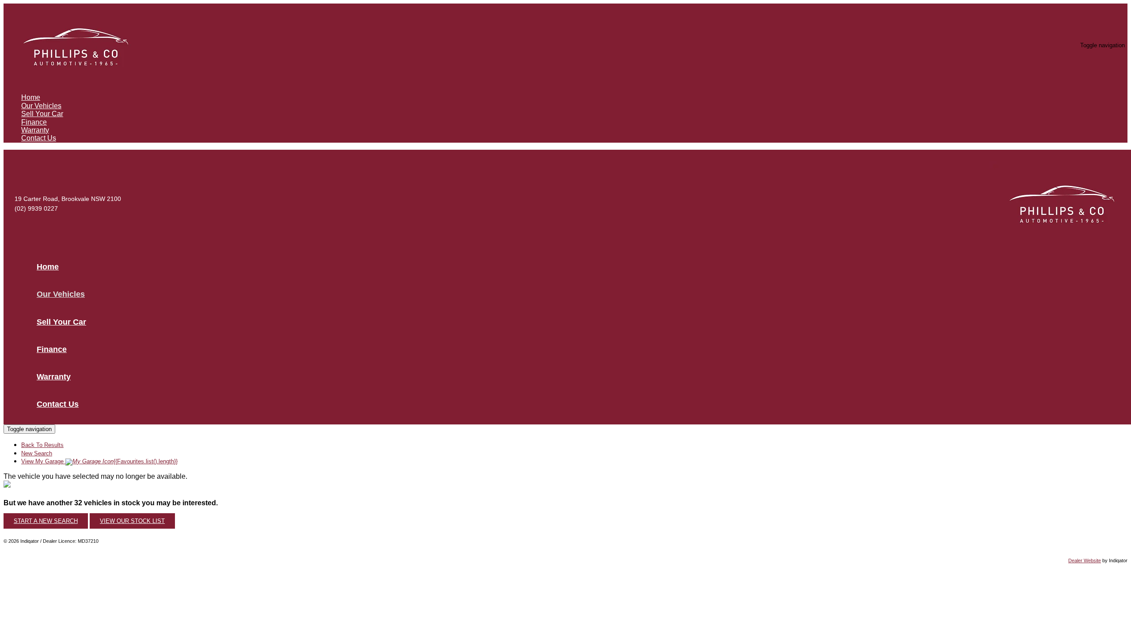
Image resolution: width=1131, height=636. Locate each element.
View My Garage (99, 461)
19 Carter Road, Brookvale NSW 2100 (68, 198)
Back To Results (42, 445)
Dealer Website (1084, 560)
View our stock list (132, 521)
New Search (36, 453)
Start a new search (46, 521)
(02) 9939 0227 (36, 208)
